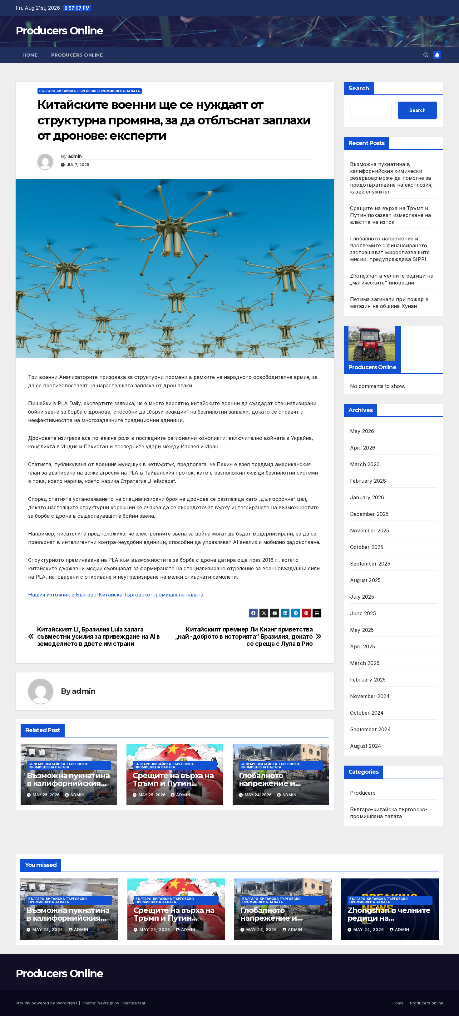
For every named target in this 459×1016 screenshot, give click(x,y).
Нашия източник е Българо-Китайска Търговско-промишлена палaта (115, 594)
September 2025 (370, 564)
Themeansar (133, 1002)
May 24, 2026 (262, 929)
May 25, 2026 (48, 929)
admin (75, 156)
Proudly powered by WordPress (47, 1002)
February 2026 (368, 481)
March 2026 (365, 464)
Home (29, 55)
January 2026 (367, 497)
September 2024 (370, 729)
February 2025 (368, 679)
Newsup (105, 1002)
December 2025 (369, 514)
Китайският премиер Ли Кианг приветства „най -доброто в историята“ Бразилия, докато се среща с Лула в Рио (244, 636)
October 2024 (367, 713)
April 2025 (362, 646)
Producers (363, 793)
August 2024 (365, 746)
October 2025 (366, 547)
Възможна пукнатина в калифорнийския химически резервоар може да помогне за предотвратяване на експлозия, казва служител (391, 178)
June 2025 (363, 613)
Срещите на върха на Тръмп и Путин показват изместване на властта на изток (390, 215)
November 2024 (370, 696)
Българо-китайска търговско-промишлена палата (89, 91)
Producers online (77, 55)
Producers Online (59, 30)
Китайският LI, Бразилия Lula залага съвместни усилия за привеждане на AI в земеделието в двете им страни (98, 636)
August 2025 (365, 580)
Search (358, 88)
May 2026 (362, 431)
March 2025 (364, 663)
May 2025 (362, 630)
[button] (425, 55)
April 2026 (362, 448)
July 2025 (362, 597)
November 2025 (369, 530)
